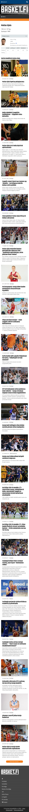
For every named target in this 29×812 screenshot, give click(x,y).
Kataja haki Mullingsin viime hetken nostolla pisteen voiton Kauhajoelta (13, 426)
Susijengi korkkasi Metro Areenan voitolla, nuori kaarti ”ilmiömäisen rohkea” (13, 563)
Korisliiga (11, 78)
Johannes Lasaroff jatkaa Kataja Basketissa (11, 716)
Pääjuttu (11, 598)
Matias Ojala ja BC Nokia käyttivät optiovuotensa (12, 146)
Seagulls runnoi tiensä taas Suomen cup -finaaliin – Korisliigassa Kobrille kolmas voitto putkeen (14, 183)
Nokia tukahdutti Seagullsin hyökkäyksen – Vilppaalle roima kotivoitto (12, 114)
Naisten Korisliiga (6, 789)
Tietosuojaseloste (18, 810)
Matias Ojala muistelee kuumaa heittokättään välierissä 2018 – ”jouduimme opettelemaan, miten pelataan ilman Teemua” (12, 252)
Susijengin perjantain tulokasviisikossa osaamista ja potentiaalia (14, 602)
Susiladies (4, 784)
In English (4, 797)
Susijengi (11, 558)
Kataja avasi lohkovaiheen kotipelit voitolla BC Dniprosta (13, 457)
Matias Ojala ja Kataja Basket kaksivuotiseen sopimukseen (11, 747)
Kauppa (5, 802)
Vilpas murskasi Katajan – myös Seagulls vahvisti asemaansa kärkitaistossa (12, 322)
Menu (4, 17)
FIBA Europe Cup (13, 453)
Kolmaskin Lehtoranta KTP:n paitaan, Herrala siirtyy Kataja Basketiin (13, 682)
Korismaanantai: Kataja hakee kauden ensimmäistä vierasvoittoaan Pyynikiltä (13, 288)
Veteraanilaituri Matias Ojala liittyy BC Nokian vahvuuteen (14, 217)
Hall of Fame (5, 794)
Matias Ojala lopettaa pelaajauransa (13, 81)
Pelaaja (2, 19)
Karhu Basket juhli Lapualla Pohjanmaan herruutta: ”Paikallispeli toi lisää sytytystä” (14, 358)
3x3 (3, 791)
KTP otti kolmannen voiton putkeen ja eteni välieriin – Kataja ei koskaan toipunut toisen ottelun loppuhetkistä (14, 391)
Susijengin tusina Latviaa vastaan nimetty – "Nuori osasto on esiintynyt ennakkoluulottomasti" (14, 644)
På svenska (5, 799)
